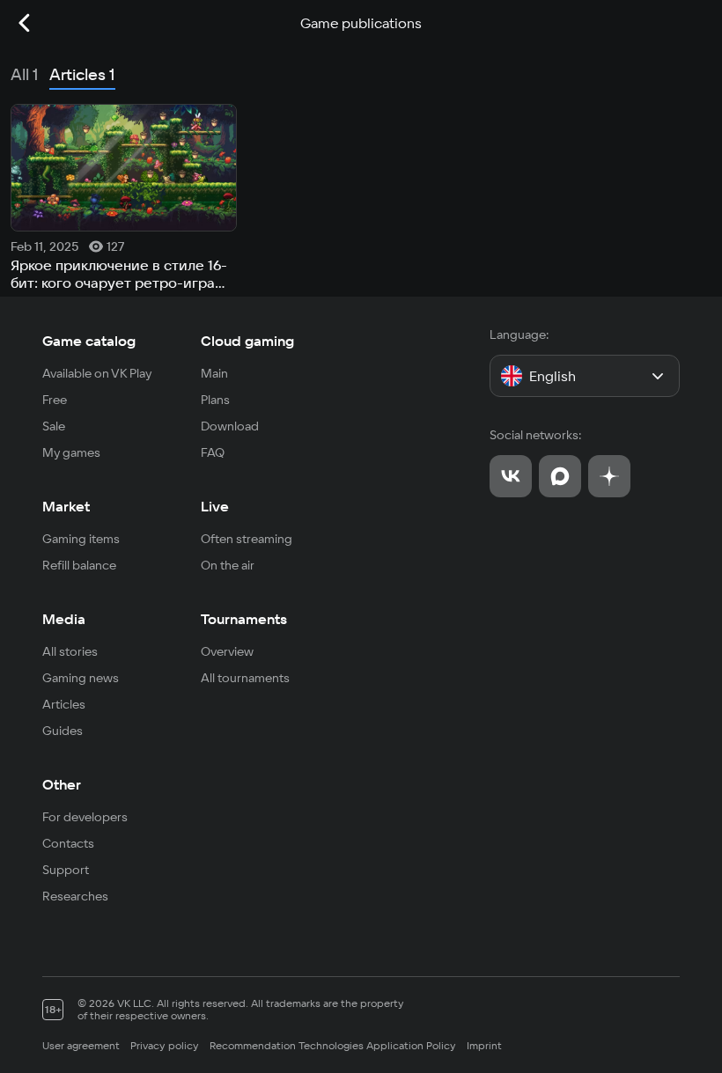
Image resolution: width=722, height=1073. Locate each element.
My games (71, 452)
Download (230, 426)
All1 (25, 74)
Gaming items (81, 539)
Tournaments (244, 619)
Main (214, 373)
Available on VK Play (97, 373)
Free (54, 400)
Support (65, 870)
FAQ (213, 452)
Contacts (68, 843)
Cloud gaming (247, 340)
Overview (227, 651)
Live (215, 506)
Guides (62, 731)
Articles (63, 704)
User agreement (81, 1045)
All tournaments (245, 678)
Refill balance (79, 565)
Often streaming (246, 539)
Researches (75, 896)
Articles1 (82, 74)
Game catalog (89, 340)
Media (63, 619)
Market (66, 506)
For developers (85, 817)
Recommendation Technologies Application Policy (333, 1045)
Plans (215, 400)
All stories (70, 651)
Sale (53, 426)
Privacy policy (164, 1045)
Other (61, 784)
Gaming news (80, 678)
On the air (227, 565)
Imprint (484, 1045)
